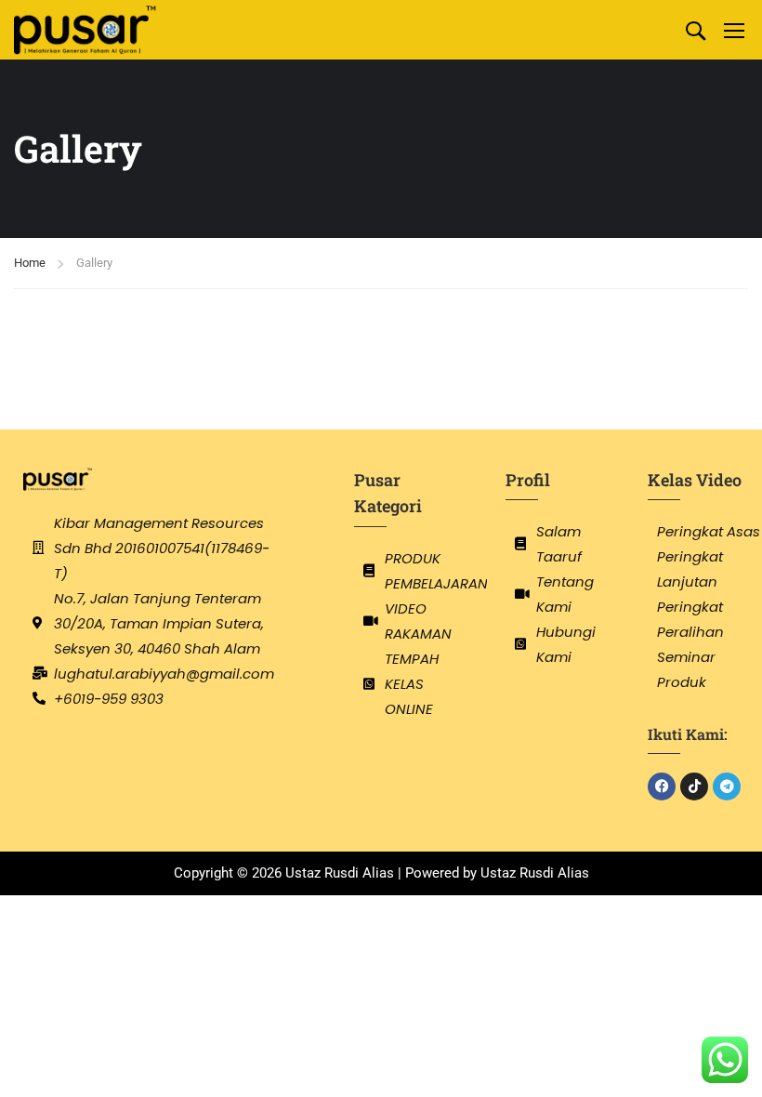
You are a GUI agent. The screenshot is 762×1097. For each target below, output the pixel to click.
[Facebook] (662, 786)
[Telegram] (727, 786)
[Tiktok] (694, 786)
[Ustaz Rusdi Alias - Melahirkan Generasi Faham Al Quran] (85, 30)
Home (30, 263)
